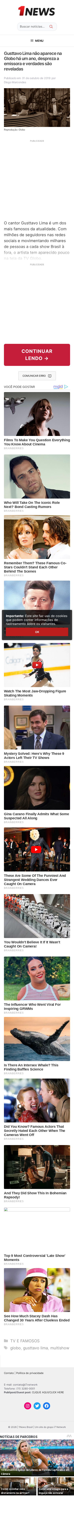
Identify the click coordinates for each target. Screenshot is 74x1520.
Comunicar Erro (34, 375)
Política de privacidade (30, 1373)
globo (15, 1348)
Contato (9, 1373)
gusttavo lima (35, 1348)
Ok (37, 632)
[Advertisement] (37, 179)
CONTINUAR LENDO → (37, 354)
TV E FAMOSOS (25, 1341)
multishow (59, 1348)
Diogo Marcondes (15, 82)
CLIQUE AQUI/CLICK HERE (48, 1392)
